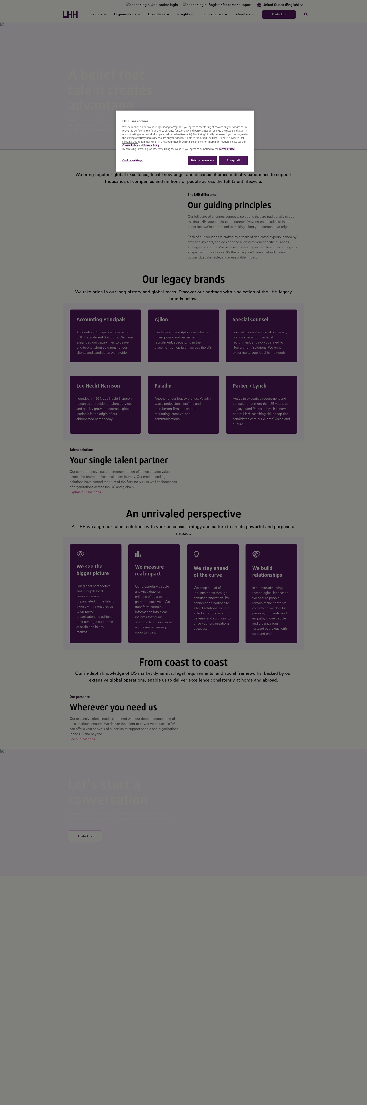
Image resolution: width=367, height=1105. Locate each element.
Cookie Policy (130, 145)
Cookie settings (132, 160)
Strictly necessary (202, 160)
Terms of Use (227, 149)
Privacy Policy (151, 145)
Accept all (233, 160)
